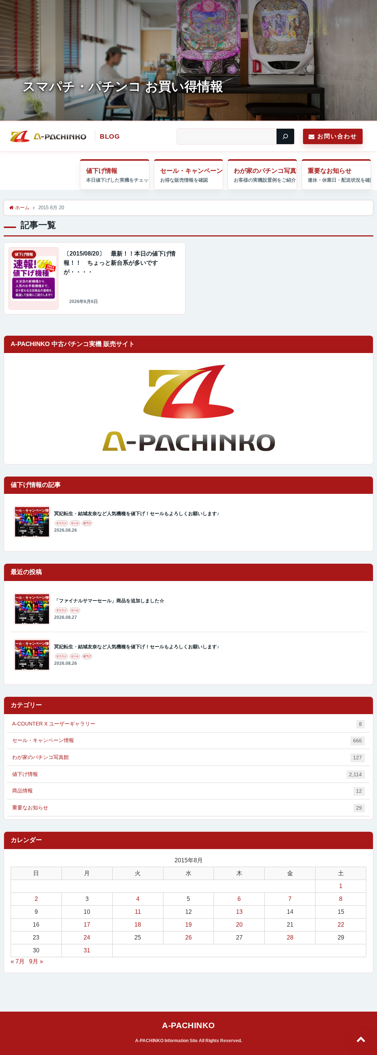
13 (239, 912)
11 (138, 912)
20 (239, 925)
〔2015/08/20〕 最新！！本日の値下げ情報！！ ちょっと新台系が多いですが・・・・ (120, 262)
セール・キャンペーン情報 (191, 170)
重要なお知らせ (330, 170)
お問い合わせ (337, 136)
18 (137, 925)
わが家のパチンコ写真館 (265, 170)
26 (188, 937)
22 (341, 925)
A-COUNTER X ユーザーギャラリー (187, 724)
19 (188, 925)
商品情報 (187, 791)
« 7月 (18, 961)
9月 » (36, 961)
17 (87, 925)
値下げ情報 (101, 170)
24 (87, 937)
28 (290, 937)
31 (87, 950)
